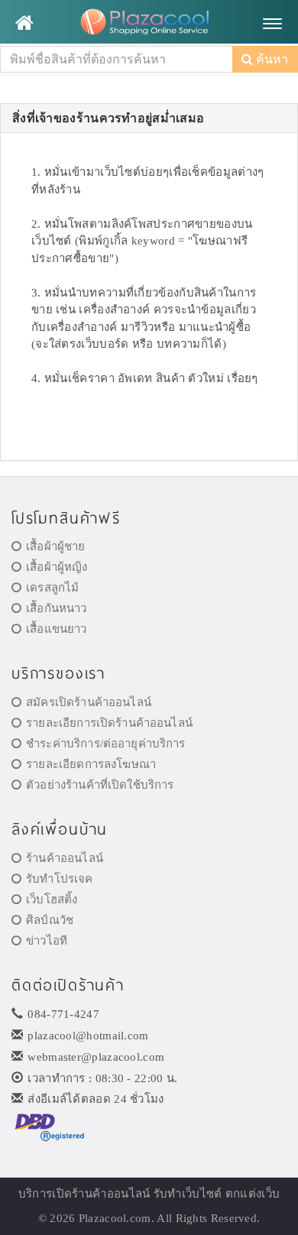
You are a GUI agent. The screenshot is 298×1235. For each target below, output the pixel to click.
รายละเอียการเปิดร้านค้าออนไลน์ (109, 723)
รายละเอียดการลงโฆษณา (91, 764)
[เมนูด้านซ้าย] (24, 23)
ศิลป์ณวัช (49, 920)
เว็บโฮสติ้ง (51, 899)
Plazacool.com (115, 1218)
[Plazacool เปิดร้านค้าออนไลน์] (149, 23)
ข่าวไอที (46, 941)
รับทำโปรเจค (59, 879)
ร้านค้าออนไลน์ (64, 858)
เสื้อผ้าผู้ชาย (55, 546)
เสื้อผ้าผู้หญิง (56, 567)
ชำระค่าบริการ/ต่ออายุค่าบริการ (105, 743)
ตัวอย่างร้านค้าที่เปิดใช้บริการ (99, 785)
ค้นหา (270, 59)
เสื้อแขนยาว (56, 629)
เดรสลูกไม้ (52, 588)
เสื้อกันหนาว (56, 608)
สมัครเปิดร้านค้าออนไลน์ (88, 702)
